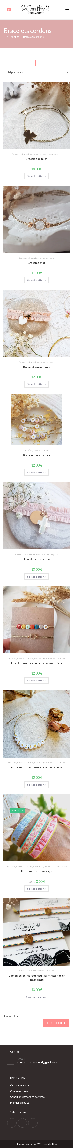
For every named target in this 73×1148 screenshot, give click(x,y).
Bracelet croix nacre (37, 559)
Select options (36, 176)
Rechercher (11, 1016)
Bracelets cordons (33, 36)
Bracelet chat (36, 262)
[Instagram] (22, 1123)
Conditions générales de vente (27, 1096)
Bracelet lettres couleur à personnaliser (36, 663)
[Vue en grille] (32, 63)
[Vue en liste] (41, 63)
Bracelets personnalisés (45, 658)
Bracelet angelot (36, 158)
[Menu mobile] (67, 9)
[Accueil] (5, 36)
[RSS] (33, 1123)
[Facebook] (12, 1123)
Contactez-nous (19, 1091)
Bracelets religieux (49, 554)
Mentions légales (19, 1102)
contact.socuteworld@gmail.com (37, 1062)
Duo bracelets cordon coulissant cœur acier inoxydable (36, 977)
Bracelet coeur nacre (36, 366)
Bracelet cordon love (36, 455)
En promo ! (38, 866)
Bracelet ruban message (36, 871)
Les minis (43, 153)
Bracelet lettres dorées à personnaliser (36, 767)
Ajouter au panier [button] (36, 996)
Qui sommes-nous (20, 1085)
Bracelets (16, 153)
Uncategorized (54, 153)
